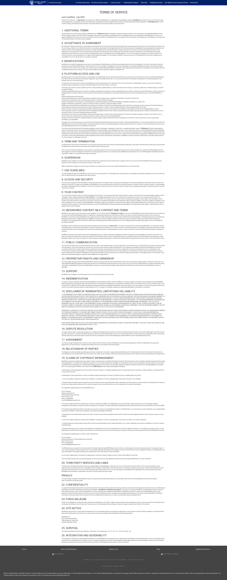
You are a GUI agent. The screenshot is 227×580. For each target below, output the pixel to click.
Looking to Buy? (116, 3)
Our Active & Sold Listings (100, 3)
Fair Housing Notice (135, 559)
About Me (145, 3)
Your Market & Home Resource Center (176, 2)
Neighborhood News (156, 2)
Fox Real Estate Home (83, 2)
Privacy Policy (100, 559)
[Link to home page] (39, 2)
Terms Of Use (88, 559)
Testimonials (194, 2)
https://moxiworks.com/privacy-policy (72, 480)
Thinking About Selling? (132, 3)
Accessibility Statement (117, 559)
